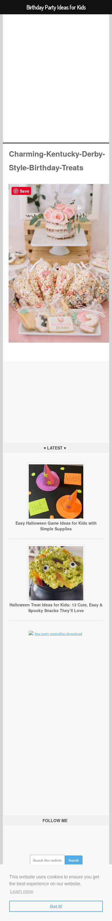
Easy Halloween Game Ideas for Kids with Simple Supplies (56, 526)
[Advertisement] (56, 397)
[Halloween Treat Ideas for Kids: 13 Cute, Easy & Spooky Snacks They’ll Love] (56, 600)
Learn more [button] (21, 891)
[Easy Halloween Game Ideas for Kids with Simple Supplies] (56, 518)
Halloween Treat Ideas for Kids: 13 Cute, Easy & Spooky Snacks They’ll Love (56, 607)
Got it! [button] (56, 906)
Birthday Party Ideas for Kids (56, 78)
